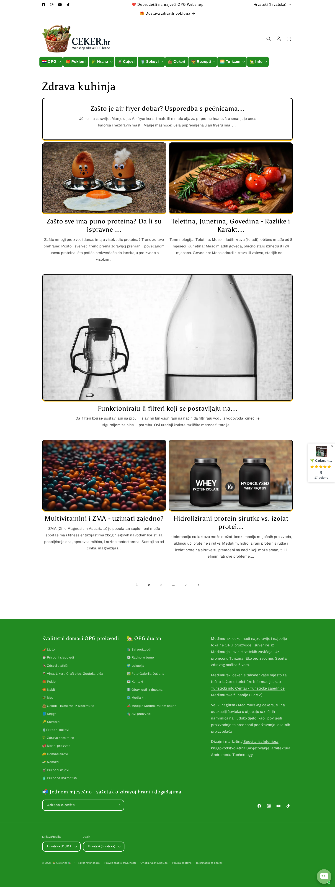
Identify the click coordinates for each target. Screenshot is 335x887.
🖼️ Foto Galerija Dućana (146, 673)
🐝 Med (48, 697)
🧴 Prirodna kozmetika (59, 778)
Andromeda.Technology (231, 755)
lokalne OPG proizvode (231, 645)
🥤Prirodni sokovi (55, 730)
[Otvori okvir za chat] (324, 876)
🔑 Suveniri (51, 722)
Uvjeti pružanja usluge (154, 862)
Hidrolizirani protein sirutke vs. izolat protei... (231, 522)
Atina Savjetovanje (253, 748)
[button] (51, 62)
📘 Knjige (49, 714)
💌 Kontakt (135, 681)
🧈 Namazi (50, 762)
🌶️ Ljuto (48, 649)
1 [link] (137, 585)
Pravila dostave (182, 862)
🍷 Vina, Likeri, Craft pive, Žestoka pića (72, 673)
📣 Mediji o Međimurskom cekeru (152, 706)
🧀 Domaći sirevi (55, 754)
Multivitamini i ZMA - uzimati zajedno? (104, 518)
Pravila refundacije (88, 862)
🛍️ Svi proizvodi (139, 649)
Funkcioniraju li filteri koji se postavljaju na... (167, 408)
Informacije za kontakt (209, 862)
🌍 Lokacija (135, 665)
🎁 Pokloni (50, 681)
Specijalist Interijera (260, 741)
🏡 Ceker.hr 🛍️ (61, 862)
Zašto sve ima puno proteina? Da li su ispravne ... (104, 225)
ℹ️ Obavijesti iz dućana (145, 689)
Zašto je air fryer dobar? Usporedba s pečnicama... (168, 109)
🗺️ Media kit (136, 697)
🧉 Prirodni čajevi (55, 770)
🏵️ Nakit (48, 689)
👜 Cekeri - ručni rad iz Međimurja (68, 706)
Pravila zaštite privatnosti (120, 862)
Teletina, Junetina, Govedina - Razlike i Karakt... (231, 225)
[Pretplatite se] (119, 805)
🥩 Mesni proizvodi (56, 746)
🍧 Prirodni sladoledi (58, 657)
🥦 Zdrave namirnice (58, 738)
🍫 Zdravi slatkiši (55, 665)
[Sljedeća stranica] (198, 585)
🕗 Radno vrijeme (140, 657)
